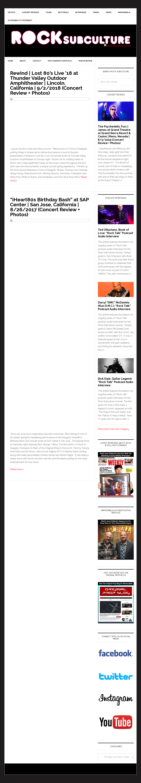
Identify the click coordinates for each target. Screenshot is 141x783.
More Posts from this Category (113, 429)
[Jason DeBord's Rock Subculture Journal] (70, 33)
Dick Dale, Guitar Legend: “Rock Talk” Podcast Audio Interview (115, 382)
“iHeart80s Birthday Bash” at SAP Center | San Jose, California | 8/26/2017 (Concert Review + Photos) (49, 207)
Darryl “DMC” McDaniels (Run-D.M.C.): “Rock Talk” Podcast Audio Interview (114, 306)
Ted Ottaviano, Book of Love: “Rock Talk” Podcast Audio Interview (115, 233)
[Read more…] (17, 469)
